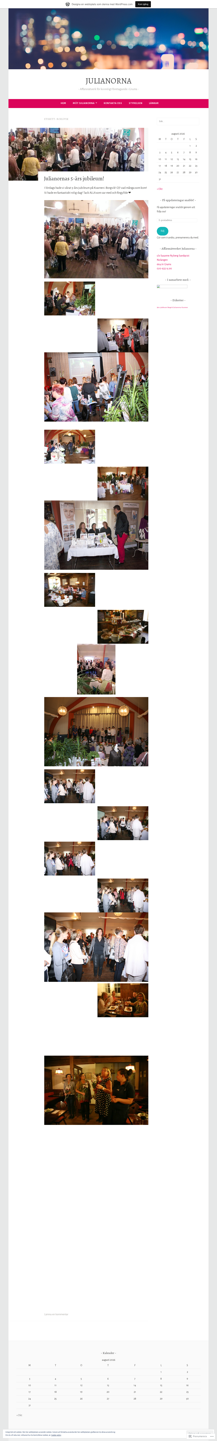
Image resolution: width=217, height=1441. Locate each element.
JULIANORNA (109, 80)
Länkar (154, 103)
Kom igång (143, 4)
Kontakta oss (113, 103)
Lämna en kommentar (56, 1314)
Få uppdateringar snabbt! (178, 200)
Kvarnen (185, 307)
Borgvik (170, 307)
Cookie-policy (56, 1435)
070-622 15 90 (164, 268)
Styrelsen (135, 103)
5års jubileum (162, 307)
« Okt (159, 189)
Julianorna (177, 307)
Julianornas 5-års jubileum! (74, 178)
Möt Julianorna (84, 103)
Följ (162, 231)
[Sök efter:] (178, 121)
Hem (63, 103)
